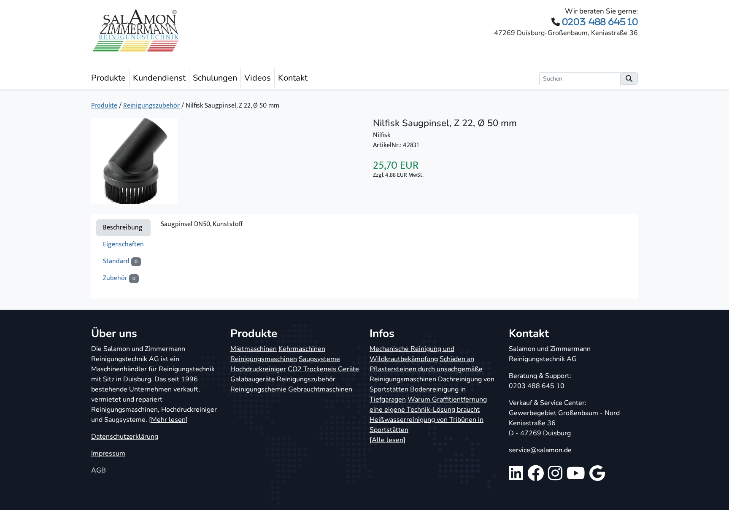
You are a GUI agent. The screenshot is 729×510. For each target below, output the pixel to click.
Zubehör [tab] (119, 278)
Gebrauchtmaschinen (320, 389)
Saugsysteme (319, 359)
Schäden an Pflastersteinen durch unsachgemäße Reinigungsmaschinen (426, 369)
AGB (98, 470)
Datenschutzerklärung (124, 436)
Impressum (108, 453)
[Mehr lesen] (168, 419)
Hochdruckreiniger (258, 369)
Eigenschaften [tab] (123, 244)
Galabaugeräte (252, 379)
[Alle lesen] (387, 440)
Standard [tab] (120, 261)
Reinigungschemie (258, 389)
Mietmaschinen (253, 348)
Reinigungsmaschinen (263, 359)
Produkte (108, 78)
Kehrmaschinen (301, 348)
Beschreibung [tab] (123, 227)
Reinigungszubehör (151, 105)
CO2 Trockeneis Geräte (323, 369)
